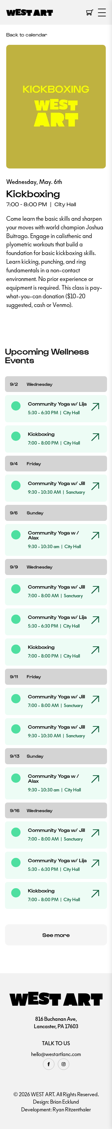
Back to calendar (26, 34)
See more (56, 934)
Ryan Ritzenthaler (72, 1109)
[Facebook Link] (48, 1064)
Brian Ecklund (64, 1101)
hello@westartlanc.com (56, 1054)
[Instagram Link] (63, 1064)
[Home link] (29, 12)
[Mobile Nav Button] (102, 12)
